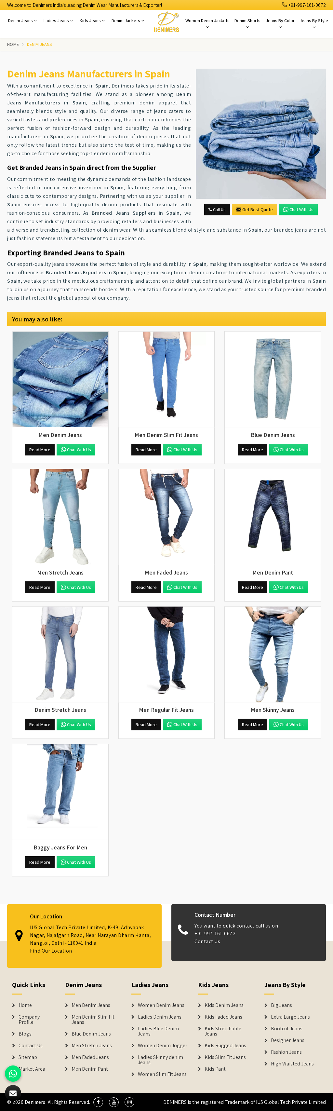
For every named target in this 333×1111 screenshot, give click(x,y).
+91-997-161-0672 (306, 5)
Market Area (32, 1069)
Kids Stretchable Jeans (223, 1031)
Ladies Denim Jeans (159, 1017)
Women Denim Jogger (162, 1045)
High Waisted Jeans (292, 1063)
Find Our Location (51, 950)
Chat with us (301, 209)
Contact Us (207, 941)
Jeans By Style (314, 20)
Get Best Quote (257, 209)
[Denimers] (166, 21)
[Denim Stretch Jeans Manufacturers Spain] (60, 655)
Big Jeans (281, 1005)
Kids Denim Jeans (224, 1005)
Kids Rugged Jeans (225, 1045)
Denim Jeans (21, 20)
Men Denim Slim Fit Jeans (93, 1019)
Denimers (35, 1102)
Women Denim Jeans (161, 1005)
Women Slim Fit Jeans (162, 1074)
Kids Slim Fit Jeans (225, 1057)
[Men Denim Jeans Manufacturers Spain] (60, 379)
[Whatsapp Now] (13, 1073)
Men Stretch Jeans (92, 1045)
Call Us (219, 209)
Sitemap (28, 1057)
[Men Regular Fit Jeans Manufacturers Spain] (167, 655)
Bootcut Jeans (286, 1028)
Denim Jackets (126, 20)
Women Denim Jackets (207, 20)
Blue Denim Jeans (91, 1033)
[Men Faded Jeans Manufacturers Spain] (167, 517)
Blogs (25, 1033)
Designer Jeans (287, 1040)
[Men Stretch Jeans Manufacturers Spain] (60, 517)
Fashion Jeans (286, 1052)
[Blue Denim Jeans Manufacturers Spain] (273, 379)
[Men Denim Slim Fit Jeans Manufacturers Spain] (167, 379)
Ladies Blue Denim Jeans (158, 1031)
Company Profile (29, 1019)
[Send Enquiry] (13, 1093)
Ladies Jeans (57, 20)
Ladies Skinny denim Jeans (160, 1060)
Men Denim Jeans (91, 1005)
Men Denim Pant (90, 1069)
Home (13, 44)
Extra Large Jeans (290, 1017)
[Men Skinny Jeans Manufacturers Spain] (273, 655)
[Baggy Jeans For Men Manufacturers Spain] (60, 792)
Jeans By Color (280, 20)
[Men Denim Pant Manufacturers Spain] (273, 517)
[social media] (98, 1102)
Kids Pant (215, 1069)
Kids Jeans (91, 20)
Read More (39, 450)
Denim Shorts (247, 20)
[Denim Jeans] (261, 134)
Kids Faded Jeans (223, 1017)
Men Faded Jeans (90, 1057)
